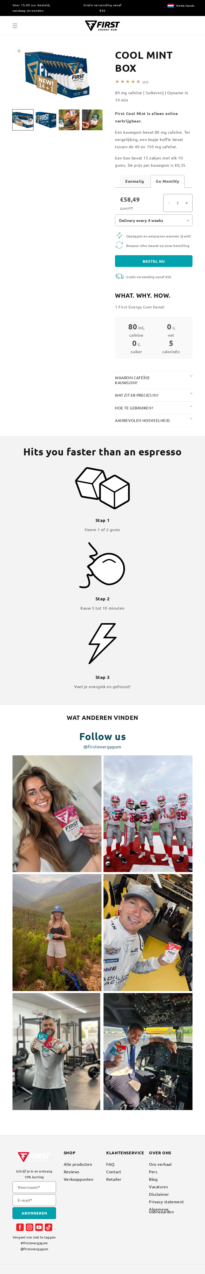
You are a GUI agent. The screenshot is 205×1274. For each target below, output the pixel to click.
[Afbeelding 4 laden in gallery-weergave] (92, 119)
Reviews (72, 1171)
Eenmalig (134, 181)
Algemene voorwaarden (161, 1210)
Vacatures (158, 1186)
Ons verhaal (160, 1165)
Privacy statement (166, 1201)
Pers (153, 1171)
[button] (15, 25)
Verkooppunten (79, 1179)
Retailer (114, 1179)
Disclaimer (159, 1194)
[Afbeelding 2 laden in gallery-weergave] (46, 119)
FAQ (110, 1165)
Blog (153, 1179)
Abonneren (34, 1213)
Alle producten (78, 1165)
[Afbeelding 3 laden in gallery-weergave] (69, 119)
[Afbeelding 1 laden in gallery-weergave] (22, 119)
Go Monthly (167, 181)
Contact (113, 1171)
